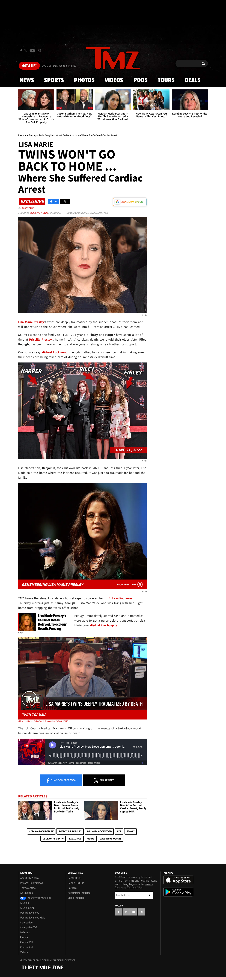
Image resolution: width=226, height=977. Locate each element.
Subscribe (149, 895)
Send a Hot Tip (76, 883)
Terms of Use (28, 888)
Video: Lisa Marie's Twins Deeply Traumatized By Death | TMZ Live (44, 721)
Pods (140, 80)
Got (29, 66)
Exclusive (75, 838)
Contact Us (74, 878)
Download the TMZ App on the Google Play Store (178, 892)
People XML (26, 942)
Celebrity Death (52, 838)
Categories (26, 922)
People (24, 937)
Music (90, 838)
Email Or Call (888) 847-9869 (58, 66)
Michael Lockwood (99, 831)
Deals (192, 80)
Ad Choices (26, 892)
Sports (54, 80)
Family (130, 831)
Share (63, 780)
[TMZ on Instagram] (39, 50)
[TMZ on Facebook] (21, 50)
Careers (72, 888)
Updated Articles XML (32, 917)
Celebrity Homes (110, 838)
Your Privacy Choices (39, 897)
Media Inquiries (76, 897)
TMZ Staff (27, 208)
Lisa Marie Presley (41, 831)
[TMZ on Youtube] (32, 50)
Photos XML (27, 947)
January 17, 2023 (38, 212)
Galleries (25, 932)
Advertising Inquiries (79, 892)
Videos (114, 80)
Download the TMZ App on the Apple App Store (178, 880)
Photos (84, 80)
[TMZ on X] (26, 50)
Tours (166, 80)
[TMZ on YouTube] (133, 911)
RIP (119, 831)
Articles (24, 902)
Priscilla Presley (70, 831)
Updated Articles (29, 912)
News (27, 80)
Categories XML (29, 927)
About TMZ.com (29, 878)
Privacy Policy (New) (31, 883)
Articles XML (27, 907)
